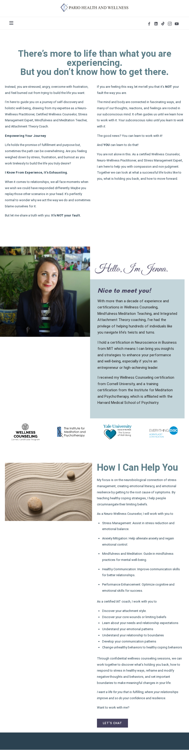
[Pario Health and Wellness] (94, 7)
